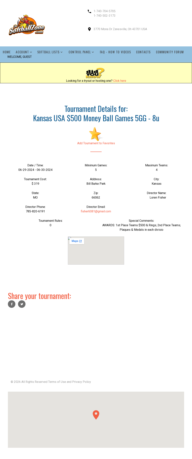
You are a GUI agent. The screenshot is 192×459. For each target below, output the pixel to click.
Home (6, 52)
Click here (119, 81)
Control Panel (80, 52)
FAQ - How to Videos (115, 52)
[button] (96, 415)
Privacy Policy (81, 382)
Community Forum (170, 52)
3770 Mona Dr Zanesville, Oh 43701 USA (120, 29)
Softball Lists (48, 52)
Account (22, 52)
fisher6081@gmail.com (96, 211)
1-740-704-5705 (105, 11)
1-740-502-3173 (105, 15)
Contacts (143, 52)
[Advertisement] (96, 338)
